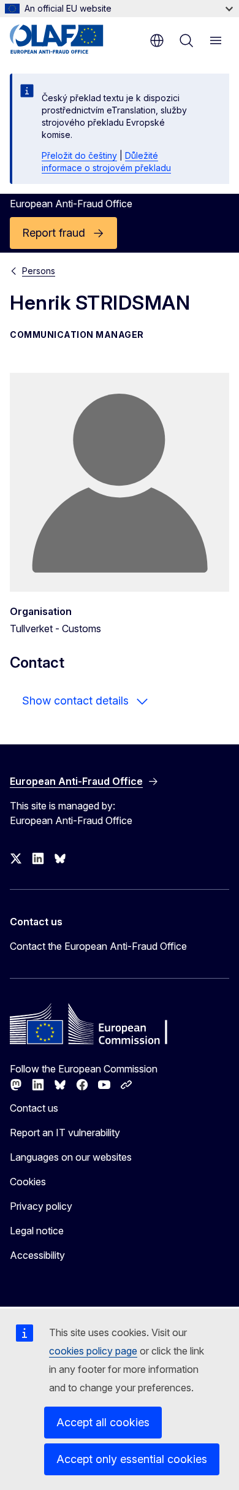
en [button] (156, 40)
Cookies (28, 1181)
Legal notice (37, 1230)
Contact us (34, 1108)
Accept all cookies (103, 1422)
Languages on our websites (71, 1157)
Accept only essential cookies (131, 1459)
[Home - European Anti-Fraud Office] (69, 39)
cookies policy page (93, 1351)
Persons (38, 271)
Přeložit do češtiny (79, 155)
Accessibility (37, 1255)
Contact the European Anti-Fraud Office (98, 946)
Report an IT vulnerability (65, 1132)
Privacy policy (41, 1206)
